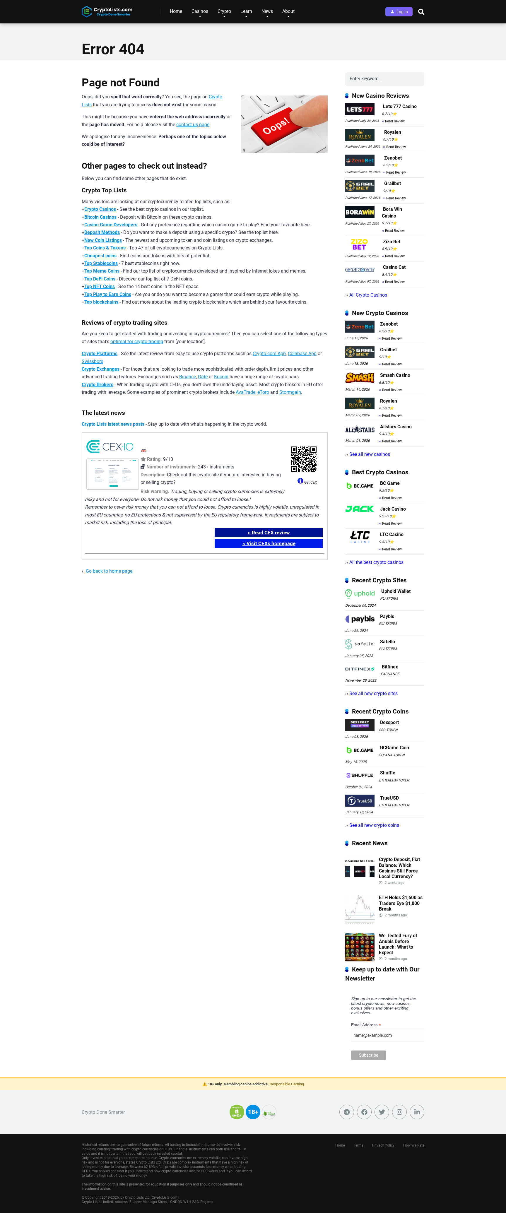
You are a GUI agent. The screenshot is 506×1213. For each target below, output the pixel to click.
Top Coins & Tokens (105, 248)
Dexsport (389, 722)
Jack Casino (393, 509)
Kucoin (221, 376)
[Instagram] (399, 1112)
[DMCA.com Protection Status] (237, 1115)
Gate (203, 376)
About (288, 11)
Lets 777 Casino (400, 106)
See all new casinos (369, 454)
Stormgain (290, 392)
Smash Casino (395, 375)
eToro (263, 392)
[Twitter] (382, 1112)
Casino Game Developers (110, 224)
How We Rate (413, 1145)
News (267, 11)
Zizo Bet (391, 241)
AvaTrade (245, 392)
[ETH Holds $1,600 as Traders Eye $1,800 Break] (360, 922)
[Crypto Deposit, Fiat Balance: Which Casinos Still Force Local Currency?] (360, 884)
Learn (246, 11)
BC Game (390, 483)
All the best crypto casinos (376, 562)
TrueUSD (389, 798)
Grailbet (392, 183)
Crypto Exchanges (100, 369)
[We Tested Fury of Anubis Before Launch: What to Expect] (360, 960)
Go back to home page (109, 571)
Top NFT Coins (99, 286)
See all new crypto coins (374, 825)
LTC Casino (392, 534)
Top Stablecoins (101, 263)
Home (176, 11)
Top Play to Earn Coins (107, 294)
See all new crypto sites (373, 693)
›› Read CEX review (269, 533)
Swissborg (92, 361)
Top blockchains (101, 302)
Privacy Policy (383, 1145)
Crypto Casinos (100, 209)
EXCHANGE (390, 674)
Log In (402, 11)
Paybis (387, 616)
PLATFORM (389, 598)
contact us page (192, 124)
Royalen (392, 132)
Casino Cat (394, 267)
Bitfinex (390, 667)
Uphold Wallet (396, 591)
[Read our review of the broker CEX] (109, 454)
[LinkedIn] (417, 1112)
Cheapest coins (100, 256)
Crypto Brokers (97, 384)
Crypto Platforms (99, 353)
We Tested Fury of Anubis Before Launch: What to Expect (398, 944)
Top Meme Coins (101, 271)
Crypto (224, 11)
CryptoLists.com (164, 1197)
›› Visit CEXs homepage (268, 543)
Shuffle (387, 773)
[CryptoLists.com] (107, 9)
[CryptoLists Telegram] (346, 1112)
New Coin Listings (103, 240)
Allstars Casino (396, 427)
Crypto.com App (269, 353)
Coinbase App (302, 353)
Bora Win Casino (392, 212)
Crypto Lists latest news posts (113, 424)
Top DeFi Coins (99, 279)
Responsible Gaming (287, 1084)
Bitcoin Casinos (100, 217)
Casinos (200, 11)
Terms (358, 1145)
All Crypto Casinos (368, 295)
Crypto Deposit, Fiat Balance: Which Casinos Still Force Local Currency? (399, 868)
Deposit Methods (102, 232)
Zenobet (393, 158)
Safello (387, 641)
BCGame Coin (394, 747)
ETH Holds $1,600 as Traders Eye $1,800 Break (401, 903)
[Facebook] (364, 1112)
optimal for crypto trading (136, 341)
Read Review (395, 121)
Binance (187, 376)
